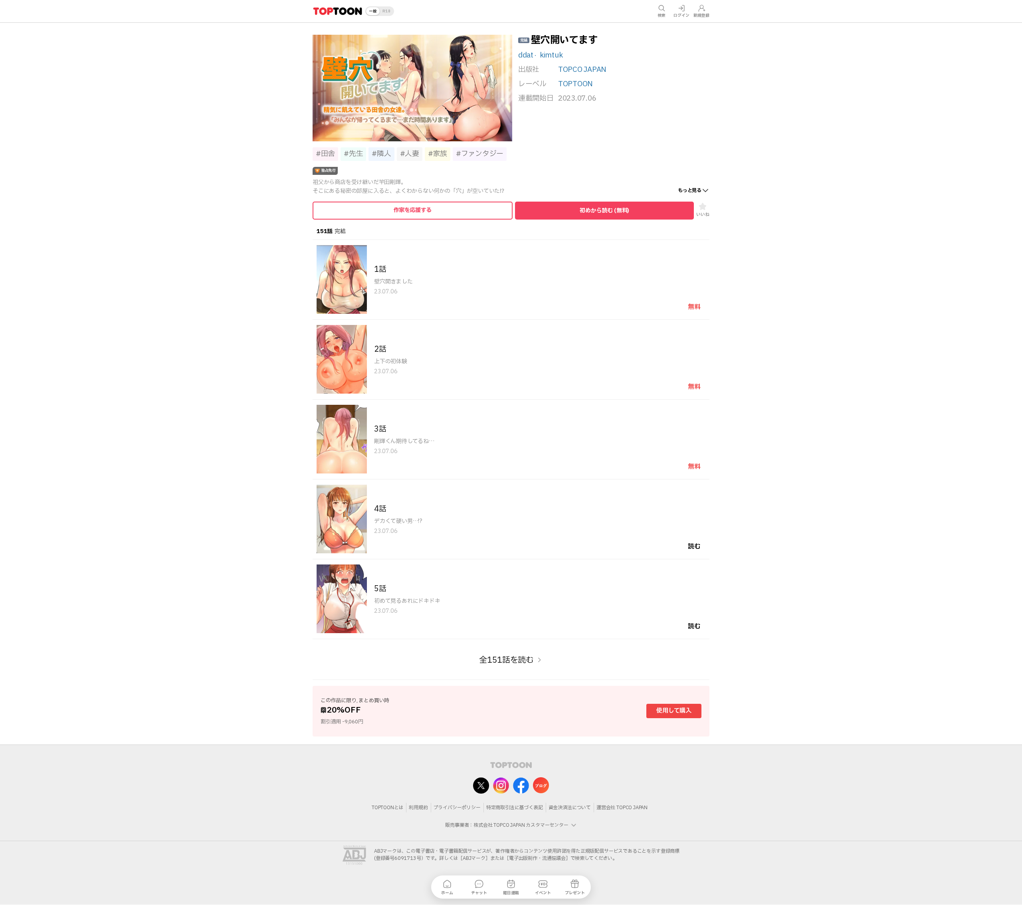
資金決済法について (570, 807)
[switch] (379, 11)
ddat (525, 55)
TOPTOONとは (387, 807)
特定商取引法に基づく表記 (514, 807)
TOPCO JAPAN (582, 70)
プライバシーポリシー (457, 807)
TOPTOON (575, 84)
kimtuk (551, 55)
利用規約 (418, 807)
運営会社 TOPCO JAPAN (622, 807)
